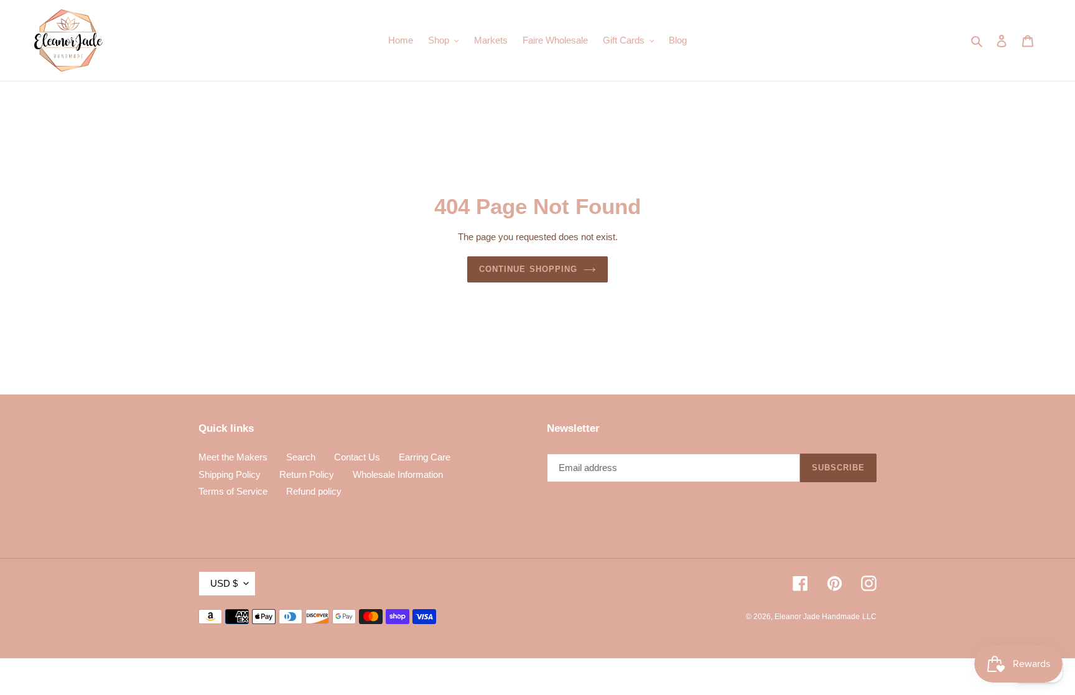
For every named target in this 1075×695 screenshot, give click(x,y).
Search (300, 457)
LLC (869, 616)
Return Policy (306, 474)
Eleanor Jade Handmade (817, 616)
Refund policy (314, 491)
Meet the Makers (233, 457)
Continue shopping (528, 269)
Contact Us (357, 457)
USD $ (224, 583)
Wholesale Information (398, 474)
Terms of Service (233, 491)
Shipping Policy (229, 474)
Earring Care (424, 457)
